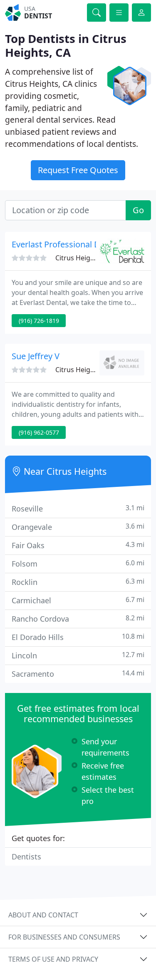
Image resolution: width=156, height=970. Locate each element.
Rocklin (78, 582)
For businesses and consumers (64, 937)
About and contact (43, 915)
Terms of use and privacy (53, 959)
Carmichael (78, 600)
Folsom (78, 563)
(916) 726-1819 (39, 321)
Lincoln (78, 655)
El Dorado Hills (78, 637)
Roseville (78, 508)
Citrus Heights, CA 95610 (93, 257)
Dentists (26, 857)
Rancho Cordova (78, 618)
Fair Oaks (78, 545)
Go (138, 210)
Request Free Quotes (78, 170)
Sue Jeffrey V (35, 356)
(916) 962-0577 (39, 432)
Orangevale (78, 527)
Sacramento (78, 673)
